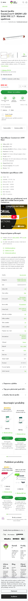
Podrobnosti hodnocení (22, 22)
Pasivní (24, 342)
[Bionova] (19, 535)
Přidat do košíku (14, 92)
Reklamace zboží (5, 577)
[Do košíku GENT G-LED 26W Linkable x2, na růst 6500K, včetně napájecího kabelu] (20, 498)
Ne (25, 331)
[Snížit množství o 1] (20, 86)
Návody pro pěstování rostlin (14, 569)
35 (25, 322)
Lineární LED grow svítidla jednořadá (21, 279)
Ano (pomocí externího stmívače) (23, 336)
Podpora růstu (24, 299)
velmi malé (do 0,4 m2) (22, 309)
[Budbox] (8, 539)
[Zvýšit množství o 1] (25, 86)
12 (18, 456)
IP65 (25, 350)
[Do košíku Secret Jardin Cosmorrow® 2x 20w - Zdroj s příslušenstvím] (20, 439)
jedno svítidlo (16, 237)
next (26, 427)
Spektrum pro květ (9, 250)
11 (17, 456)
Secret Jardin (8, 107)
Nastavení (14, 591)
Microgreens (23, 297)
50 (25, 314)
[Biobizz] (17, 539)
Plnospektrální (22, 304)
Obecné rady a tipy (14, 573)
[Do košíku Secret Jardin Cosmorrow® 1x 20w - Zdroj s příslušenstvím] (7, 438)
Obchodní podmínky (5, 572)
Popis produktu (7, 128)
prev (1, 427)
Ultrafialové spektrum (10, 248)
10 (16, 456)
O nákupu (5, 575)
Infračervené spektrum (10, 253)
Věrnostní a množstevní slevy (23, 575)
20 (25, 289)
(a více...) (22, 530)
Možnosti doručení (7, 74)
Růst (25, 293)
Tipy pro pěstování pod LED (14, 389)
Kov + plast (23, 346)
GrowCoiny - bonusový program (23, 571)
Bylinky (19, 299)
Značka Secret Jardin (11, 395)
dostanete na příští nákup (13, 79)
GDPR (4, 574)
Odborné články (14, 576)
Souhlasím (14, 596)
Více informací (4, 66)
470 (25, 318)
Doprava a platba (18, 128)
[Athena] (11, 535)
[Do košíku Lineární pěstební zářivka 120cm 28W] (7, 497)
